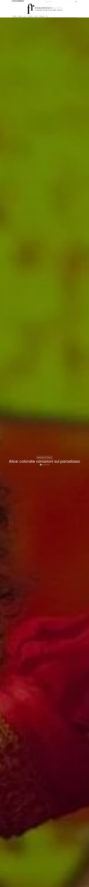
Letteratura (41, 457)
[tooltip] (13, 1)
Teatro (49, 457)
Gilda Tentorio (45, 464)
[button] (75, 1)
